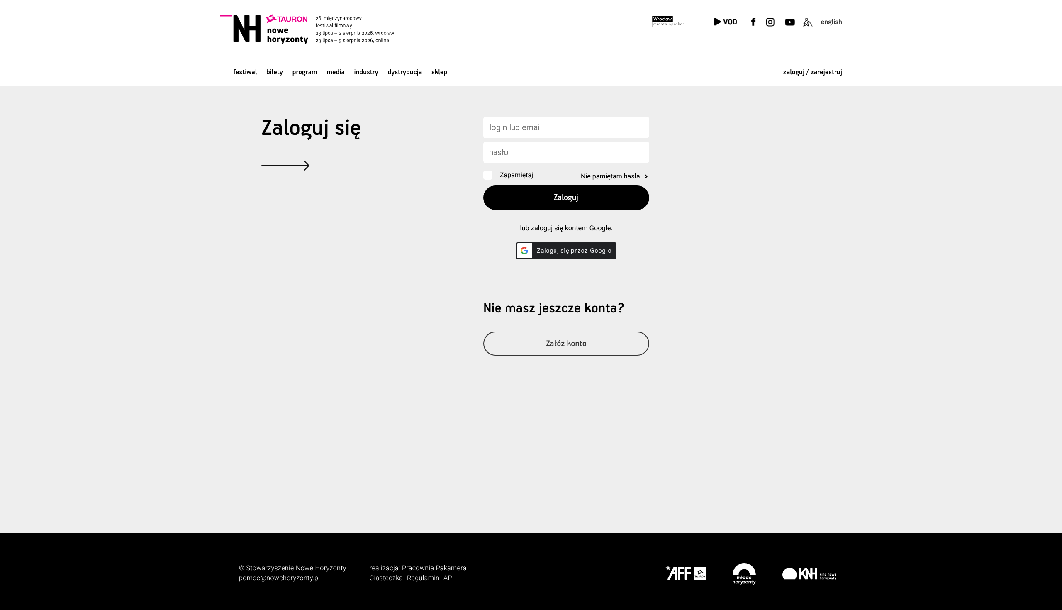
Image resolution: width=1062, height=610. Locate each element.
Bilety (274, 72)
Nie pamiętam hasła (610, 176)
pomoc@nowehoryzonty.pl (279, 578)
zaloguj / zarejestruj (812, 72)
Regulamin (423, 578)
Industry (366, 72)
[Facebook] (753, 27)
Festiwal (245, 72)
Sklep (439, 72)
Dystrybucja (405, 72)
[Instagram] (770, 27)
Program (304, 72)
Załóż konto (566, 344)
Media (335, 72)
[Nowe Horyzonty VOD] (725, 23)
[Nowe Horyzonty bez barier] (807, 27)
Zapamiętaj (516, 175)
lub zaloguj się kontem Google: (566, 228)
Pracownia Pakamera (434, 568)
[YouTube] (788, 27)
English (831, 22)
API (448, 578)
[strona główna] (318, 29)
